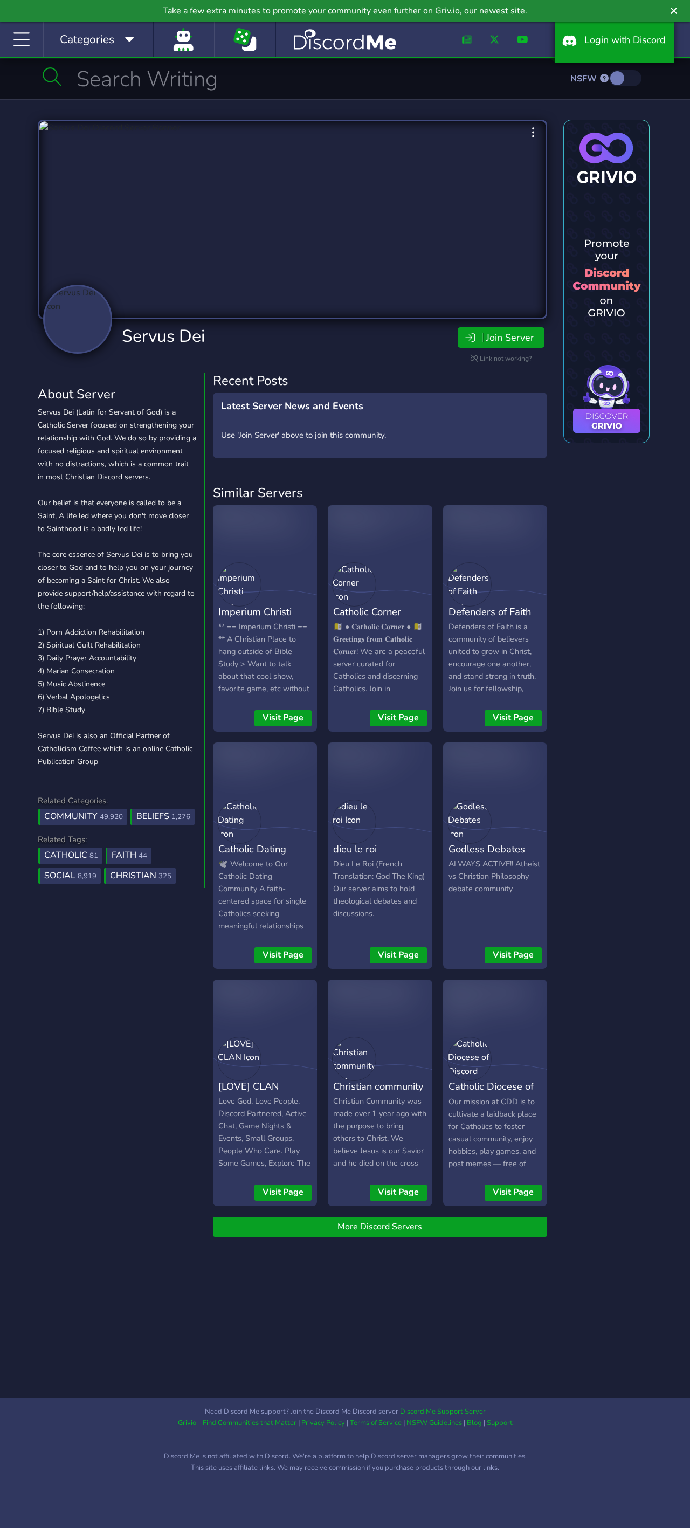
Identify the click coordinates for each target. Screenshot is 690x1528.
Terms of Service (376, 1423)
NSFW (584, 79)
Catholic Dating (252, 849)
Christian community (378, 1086)
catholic (71, 855)
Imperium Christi (255, 611)
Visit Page (283, 718)
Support (500, 1423)
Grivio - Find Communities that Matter (237, 1423)
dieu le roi (355, 849)
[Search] (52, 76)
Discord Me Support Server (443, 1411)
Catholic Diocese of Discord (491, 1094)
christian (140, 876)
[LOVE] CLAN (248, 1086)
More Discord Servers (379, 1227)
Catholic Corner (367, 611)
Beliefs (163, 816)
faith (129, 855)
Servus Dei (163, 336)
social (70, 876)
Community (83, 816)
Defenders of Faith (489, 611)
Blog (474, 1423)
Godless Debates (486, 849)
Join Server (510, 337)
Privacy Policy (323, 1423)
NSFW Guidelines (434, 1423)
